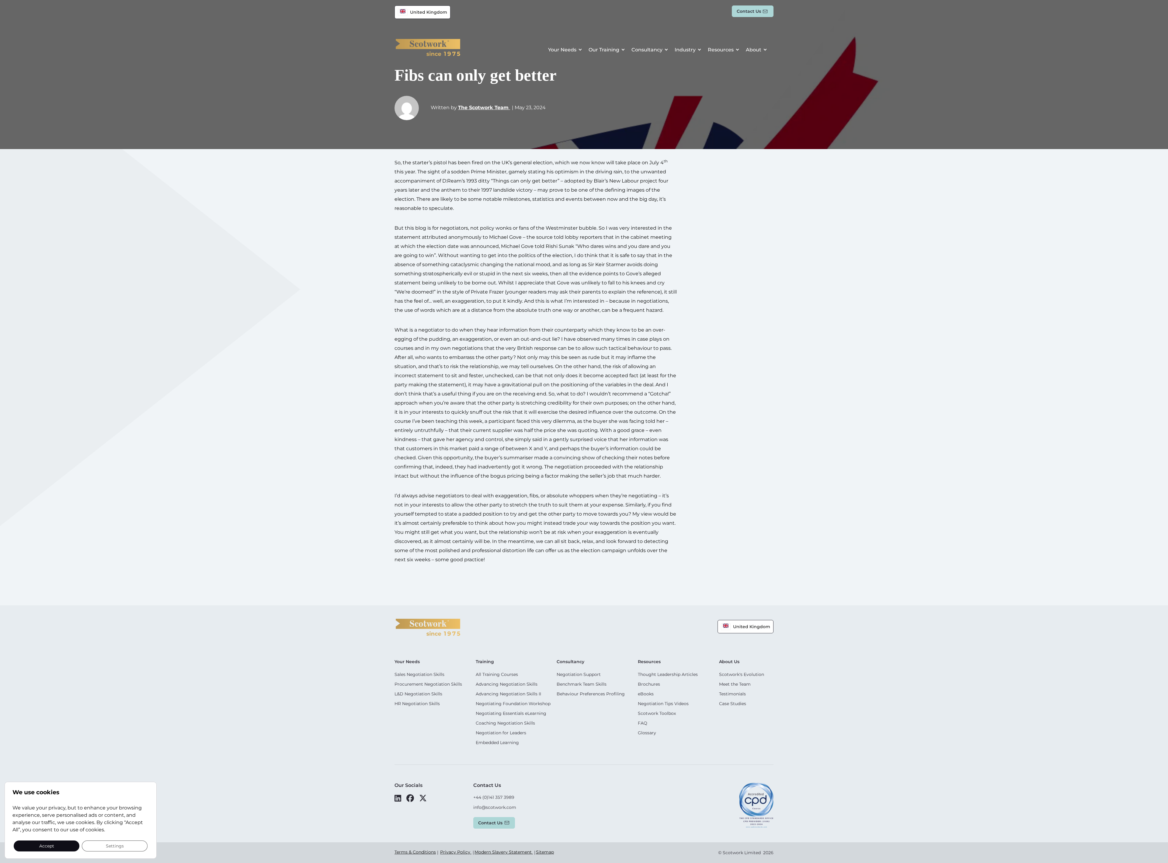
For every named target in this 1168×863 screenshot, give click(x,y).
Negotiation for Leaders (501, 733)
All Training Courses (497, 674)
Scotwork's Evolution (741, 674)
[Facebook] (410, 798)
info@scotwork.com (494, 807)
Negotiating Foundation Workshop (513, 703)
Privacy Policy (455, 852)
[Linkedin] (398, 798)
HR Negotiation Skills (417, 703)
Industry (685, 50)
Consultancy (646, 50)
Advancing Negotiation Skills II (508, 694)
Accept (46, 845)
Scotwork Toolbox (657, 713)
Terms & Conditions (415, 852)
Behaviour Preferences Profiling (591, 694)
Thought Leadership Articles (668, 674)
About (753, 50)
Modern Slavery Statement (503, 852)
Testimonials (732, 694)
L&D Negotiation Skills (418, 694)
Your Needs (562, 50)
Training (485, 661)
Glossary (647, 733)
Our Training (604, 50)
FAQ (642, 723)
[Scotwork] (428, 627)
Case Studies (732, 703)
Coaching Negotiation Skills (505, 723)
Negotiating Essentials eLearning (511, 713)
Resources (721, 50)
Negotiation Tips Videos (663, 703)
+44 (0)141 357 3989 (493, 797)
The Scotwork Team (484, 107)
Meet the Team (735, 684)
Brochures (649, 684)
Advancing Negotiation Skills (506, 684)
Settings (115, 845)
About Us (729, 661)
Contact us (749, 11)
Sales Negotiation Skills (419, 674)
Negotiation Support (579, 674)
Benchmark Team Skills (582, 684)
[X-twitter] (423, 798)
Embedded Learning (497, 742)
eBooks (646, 694)
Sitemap (545, 852)
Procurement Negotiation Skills (428, 684)
